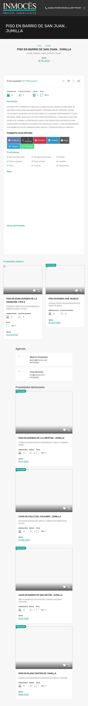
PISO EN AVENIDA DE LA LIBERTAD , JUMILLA (41, 438)
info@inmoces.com (37, 375)
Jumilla (48, 46)
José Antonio (36, 372)
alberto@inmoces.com (38, 360)
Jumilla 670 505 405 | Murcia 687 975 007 (64, 8)
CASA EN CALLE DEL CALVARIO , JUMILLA (39, 516)
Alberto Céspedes (39, 357)
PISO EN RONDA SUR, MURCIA (63, 298)
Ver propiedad (23, 288)
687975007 (34, 363)
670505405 (34, 377)
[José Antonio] (22, 378)
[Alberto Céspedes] (22, 363)
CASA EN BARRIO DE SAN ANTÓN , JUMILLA (40, 595)
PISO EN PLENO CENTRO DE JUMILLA (37, 673)
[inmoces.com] (19, 13)
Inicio (39, 46)
